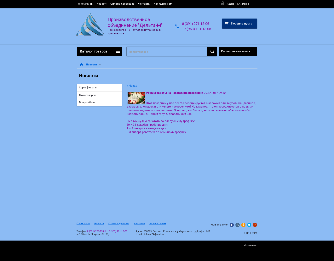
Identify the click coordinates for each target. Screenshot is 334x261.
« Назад (132, 85)
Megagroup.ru (250, 245)
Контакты (144, 3)
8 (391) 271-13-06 (195, 24)
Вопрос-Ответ (88, 102)
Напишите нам (162, 3)
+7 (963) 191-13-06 (196, 29)
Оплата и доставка (122, 3)
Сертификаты (88, 87)
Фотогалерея (87, 95)
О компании (85, 3)
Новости (101, 3)
